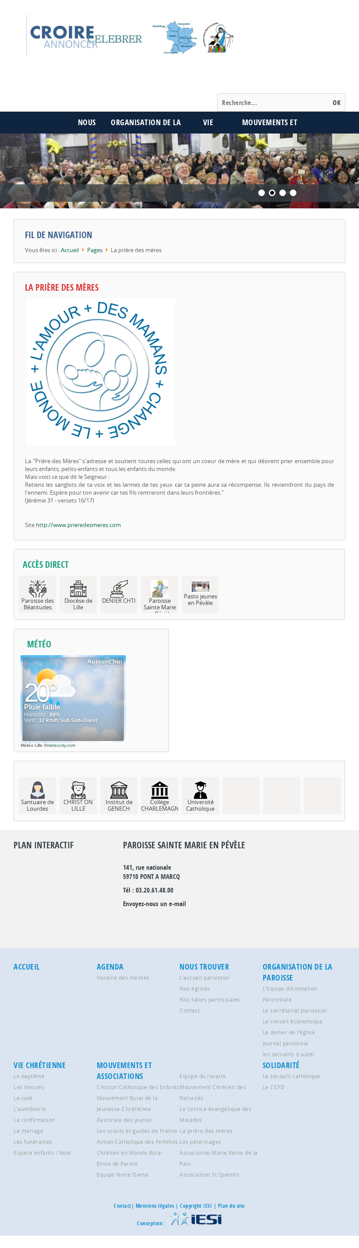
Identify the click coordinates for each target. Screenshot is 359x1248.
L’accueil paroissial (204, 977)
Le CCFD (274, 1086)
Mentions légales (155, 1205)
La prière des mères (62, 287)
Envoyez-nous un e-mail (154, 903)
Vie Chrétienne (40, 1065)
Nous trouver (204, 966)
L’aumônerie (30, 1108)
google (129, 921)
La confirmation (34, 1119)
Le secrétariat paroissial (295, 1010)
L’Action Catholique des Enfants (138, 1086)
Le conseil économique (293, 1021)
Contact (190, 1010)
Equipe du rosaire (203, 1075)
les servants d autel (288, 1054)
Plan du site (231, 1205)
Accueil (70, 250)
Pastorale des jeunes (124, 1119)
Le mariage (28, 1130)
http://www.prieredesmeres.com (78, 525)
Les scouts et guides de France (137, 1130)
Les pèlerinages (201, 1141)
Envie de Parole (117, 1163)
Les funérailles (33, 1141)
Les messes (29, 1086)
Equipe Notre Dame (123, 1174)
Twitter (144, 921)
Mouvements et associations (124, 1071)
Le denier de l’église (289, 1032)
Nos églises (195, 988)
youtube (201, 921)
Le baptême (29, 1075)
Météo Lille (31, 745)
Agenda (110, 966)
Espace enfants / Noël (42, 1152)
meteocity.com (61, 745)
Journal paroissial (286, 1043)
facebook (173, 921)
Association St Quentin (209, 1174)
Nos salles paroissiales (210, 999)
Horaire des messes (123, 977)
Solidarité (281, 1065)
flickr (158, 921)
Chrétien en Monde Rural (130, 1152)
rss (187, 921)
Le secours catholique (291, 1075)
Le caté (23, 1097)
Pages (94, 250)
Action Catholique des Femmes (137, 1141)
